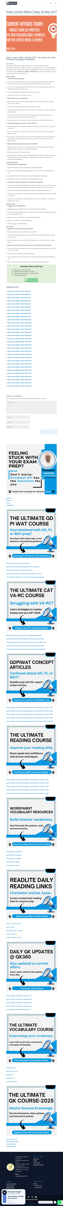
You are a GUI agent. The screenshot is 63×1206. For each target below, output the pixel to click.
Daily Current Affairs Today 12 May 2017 (19, 326)
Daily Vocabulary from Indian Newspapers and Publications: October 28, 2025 (27, 786)
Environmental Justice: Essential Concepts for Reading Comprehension (26, 649)
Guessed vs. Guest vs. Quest (14, 930)
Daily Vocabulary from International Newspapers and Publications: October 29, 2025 (29, 721)
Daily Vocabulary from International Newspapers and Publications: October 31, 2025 (29, 707)
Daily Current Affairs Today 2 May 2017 (19, 294)
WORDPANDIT (10, 505)
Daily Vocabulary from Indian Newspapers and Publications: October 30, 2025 (27, 783)
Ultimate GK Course (11, 1139)
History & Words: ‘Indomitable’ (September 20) (19, 1002)
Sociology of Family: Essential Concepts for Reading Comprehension (25, 639)
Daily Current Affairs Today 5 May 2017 (19, 304)
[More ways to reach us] (55, 1202)
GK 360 (8, 503)
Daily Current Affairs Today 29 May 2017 (19, 379)
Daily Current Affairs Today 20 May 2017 (19, 351)
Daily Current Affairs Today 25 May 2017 (19, 367)
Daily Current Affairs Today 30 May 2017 (19, 383)
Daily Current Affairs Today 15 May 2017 (19, 335)
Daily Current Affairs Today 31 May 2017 (19, 386)
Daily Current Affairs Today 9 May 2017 (19, 316)
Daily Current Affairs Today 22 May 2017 (19, 357)
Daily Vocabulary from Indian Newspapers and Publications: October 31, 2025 (27, 779)
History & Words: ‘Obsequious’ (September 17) (19, 995)
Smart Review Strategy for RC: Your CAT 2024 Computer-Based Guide (25, 577)
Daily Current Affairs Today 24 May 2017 (19, 364)
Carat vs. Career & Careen (13, 923)
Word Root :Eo (10, 1074)
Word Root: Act (10, 1078)
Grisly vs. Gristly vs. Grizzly (13, 937)
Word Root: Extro (11, 1068)
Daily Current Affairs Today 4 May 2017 (19, 301)
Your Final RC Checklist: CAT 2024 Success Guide (19, 570)
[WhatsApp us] (59, 1202)
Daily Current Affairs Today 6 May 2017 (19, 307)
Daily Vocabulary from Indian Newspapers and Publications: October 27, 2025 (27, 790)
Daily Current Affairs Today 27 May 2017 (19, 373)
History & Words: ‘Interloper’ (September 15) (18, 1009)
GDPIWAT (8, 498)
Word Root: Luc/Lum (12, 1071)
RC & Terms (36, 1163)
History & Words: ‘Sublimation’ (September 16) (19, 1006)
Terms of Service (11, 1184)
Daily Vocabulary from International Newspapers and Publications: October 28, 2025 (29, 714)
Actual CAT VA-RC (38, 1165)
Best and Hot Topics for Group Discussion (17, 563)
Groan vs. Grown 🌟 (11, 934)
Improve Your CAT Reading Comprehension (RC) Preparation (22, 566)
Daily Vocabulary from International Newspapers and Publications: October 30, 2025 (29, 711)
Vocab (35, 1161)
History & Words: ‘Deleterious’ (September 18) (19, 999)
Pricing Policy (10, 1190)
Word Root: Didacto (11, 1081)
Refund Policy (10, 1188)
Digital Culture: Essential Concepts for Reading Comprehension (23, 635)
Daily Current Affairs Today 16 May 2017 (19, 338)
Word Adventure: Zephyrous (14, 855)
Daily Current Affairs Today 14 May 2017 (19, 332)
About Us (36, 1159)
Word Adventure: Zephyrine (14, 858)
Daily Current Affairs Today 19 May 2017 (19, 348)
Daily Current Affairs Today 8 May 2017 (19, 313)
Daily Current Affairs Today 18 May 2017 (19, 345)
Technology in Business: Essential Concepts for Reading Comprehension (26, 642)
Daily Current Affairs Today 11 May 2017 (19, 323)
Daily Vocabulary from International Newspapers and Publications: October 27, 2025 (29, 718)
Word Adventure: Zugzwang (14, 851)
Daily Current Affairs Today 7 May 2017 (19, 310)
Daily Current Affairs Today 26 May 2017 (19, 370)
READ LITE (9, 500)
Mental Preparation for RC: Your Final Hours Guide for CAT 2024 (23, 573)
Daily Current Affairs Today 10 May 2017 (19, 320)
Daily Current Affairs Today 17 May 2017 (19, 342)
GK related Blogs (11, 1144)
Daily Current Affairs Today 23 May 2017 (19, 361)
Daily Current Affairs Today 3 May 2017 (19, 297)
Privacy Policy (10, 1186)
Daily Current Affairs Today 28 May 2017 (19, 376)
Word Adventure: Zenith (13, 862)
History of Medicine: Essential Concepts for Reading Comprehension (25, 645)
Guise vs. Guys (10, 927)
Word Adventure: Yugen (12, 865)
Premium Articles (11, 1146)
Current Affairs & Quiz (12, 1141)
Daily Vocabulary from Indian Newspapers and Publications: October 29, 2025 (27, 793)
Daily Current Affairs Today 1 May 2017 (19, 291)
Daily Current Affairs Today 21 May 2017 (19, 354)
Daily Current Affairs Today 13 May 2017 (19, 329)
